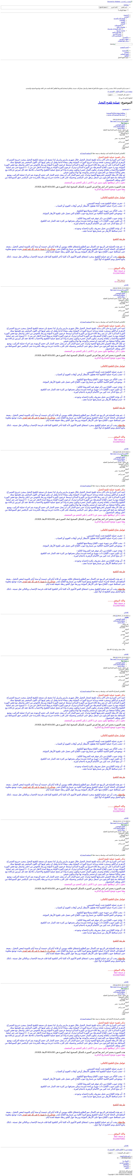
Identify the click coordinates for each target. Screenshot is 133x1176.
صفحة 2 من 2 (128, 91)
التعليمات (122, 20)
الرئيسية (126, 15)
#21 (117, 821)
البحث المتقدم (124, 47)
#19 (116, 615)
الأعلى (127, 1168)
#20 (116, 657)
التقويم (123, 22)
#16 (116, 119)
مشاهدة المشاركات (119, 126)
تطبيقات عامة (121, 27)
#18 (116, 452)
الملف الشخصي (120, 124)
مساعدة (126, 5)
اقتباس (126, 285)
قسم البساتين (124, 54)
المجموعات (118, 25)
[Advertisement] (78, 73)
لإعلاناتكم (126, 1164)
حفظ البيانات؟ (122, 10)
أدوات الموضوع (125, 109)
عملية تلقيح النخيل (109, 102)
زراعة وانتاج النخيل (125, 1156)
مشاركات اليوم (116, 32)
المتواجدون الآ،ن (116, 36)
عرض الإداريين (117, 34)
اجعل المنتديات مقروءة (114, 29)
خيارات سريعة (121, 30)
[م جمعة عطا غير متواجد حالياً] (119, 121)
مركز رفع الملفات (123, 41)
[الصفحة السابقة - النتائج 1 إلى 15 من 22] (112, 91)
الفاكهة (126, 56)
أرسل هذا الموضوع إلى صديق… (115, 115)
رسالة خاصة (121, 128)
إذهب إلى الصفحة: (123, 94)
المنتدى (126, 17)
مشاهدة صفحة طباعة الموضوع (115, 113)
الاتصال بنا (126, 1161)
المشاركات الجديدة (119, 18)
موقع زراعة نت (124, 39)
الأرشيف (126, 1166)
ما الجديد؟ (126, 37)
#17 (116, 288)
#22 (116, 985)
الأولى (117, 91)
